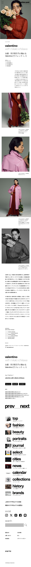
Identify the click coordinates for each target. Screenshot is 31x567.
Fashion (19, 5)
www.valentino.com (10, 347)
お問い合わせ (8, 535)
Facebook (20, 515)
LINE (25, 515)
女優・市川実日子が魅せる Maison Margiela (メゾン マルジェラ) (16, 393)
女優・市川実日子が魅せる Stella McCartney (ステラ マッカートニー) (17, 395)
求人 (18, 535)
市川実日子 (22, 384)
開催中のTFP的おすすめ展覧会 (13, 505)
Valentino (8, 384)
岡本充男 (15, 384)
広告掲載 (19, 532)
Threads (15, 515)
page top (8, 551)
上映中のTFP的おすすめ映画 (13, 502)
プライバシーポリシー (21, 538)
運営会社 (7, 532)
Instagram (6, 515)
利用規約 (7, 538)
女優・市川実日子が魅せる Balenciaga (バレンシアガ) (14, 396)
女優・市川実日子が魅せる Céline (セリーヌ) (12, 391)
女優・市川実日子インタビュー (10, 398)
